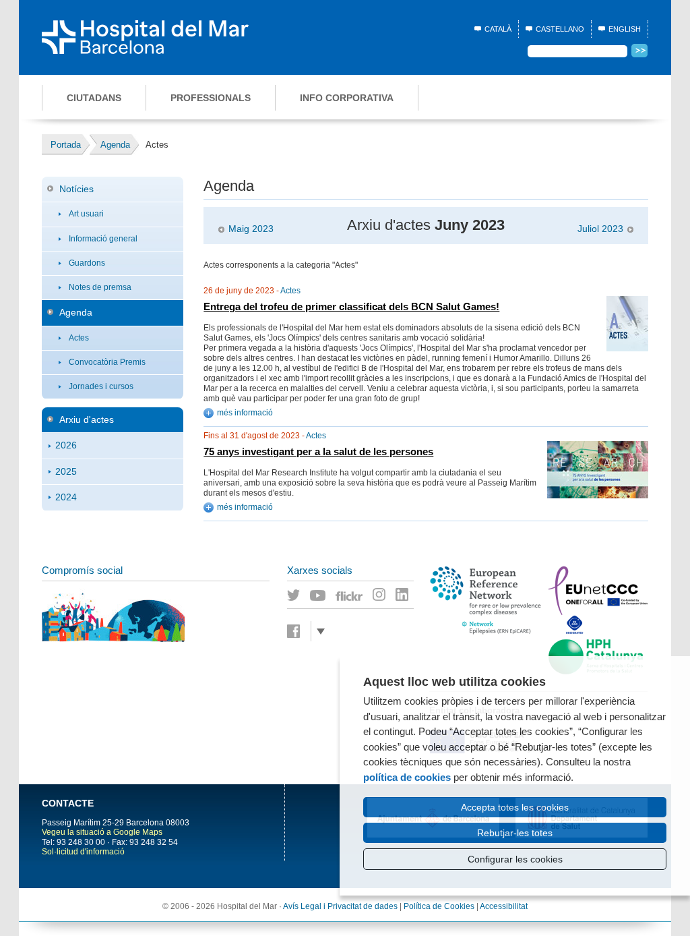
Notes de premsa (100, 287)
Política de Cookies (439, 906)
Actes (79, 338)
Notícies (76, 188)
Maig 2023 (251, 229)
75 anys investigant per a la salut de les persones (318, 451)
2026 (66, 445)
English (624, 29)
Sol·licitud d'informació (83, 851)
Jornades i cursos (101, 386)
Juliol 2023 (600, 229)
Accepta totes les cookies (515, 807)
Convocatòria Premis (107, 362)
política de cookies (407, 777)
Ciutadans (94, 97)
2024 (66, 497)
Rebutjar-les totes (515, 832)
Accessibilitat (504, 906)
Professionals (210, 97)
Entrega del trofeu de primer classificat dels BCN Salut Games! (351, 306)
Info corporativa (347, 97)
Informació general (103, 238)
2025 (66, 471)
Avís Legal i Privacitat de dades (340, 906)
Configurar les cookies (515, 859)
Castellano (560, 29)
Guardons (87, 263)
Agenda (75, 312)
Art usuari (86, 213)
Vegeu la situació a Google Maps (102, 832)
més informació (245, 412)
